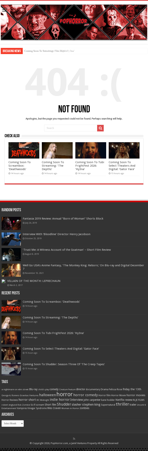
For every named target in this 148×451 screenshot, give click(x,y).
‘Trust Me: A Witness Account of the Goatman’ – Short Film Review (67, 249)
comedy (54, 389)
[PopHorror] (74, 21)
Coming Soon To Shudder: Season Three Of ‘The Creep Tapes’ (64, 364)
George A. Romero (10, 395)
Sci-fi (33, 404)
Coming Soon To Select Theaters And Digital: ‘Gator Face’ (122, 165)
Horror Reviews (10, 400)
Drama (104, 389)
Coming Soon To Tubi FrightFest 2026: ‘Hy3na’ (49, 50)
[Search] (100, 128)
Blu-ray (33, 389)
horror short (27, 400)
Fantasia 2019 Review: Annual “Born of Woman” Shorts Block (63, 218)
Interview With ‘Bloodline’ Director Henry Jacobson (56, 234)
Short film (50, 404)
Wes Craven (54, 408)
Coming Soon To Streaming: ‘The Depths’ (53, 165)
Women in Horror (70, 408)
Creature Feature (67, 389)
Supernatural (108, 404)
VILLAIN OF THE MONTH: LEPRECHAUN (34, 281)
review (128, 399)
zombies (84, 408)
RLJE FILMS (139, 399)
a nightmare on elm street (15, 389)
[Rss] (74, 438)
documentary (93, 389)
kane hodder (108, 400)
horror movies (135, 395)
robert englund (9, 404)
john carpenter (92, 399)
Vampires (22, 408)
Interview (76, 400)
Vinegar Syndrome (37, 408)
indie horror (60, 400)
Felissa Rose (115, 389)
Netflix (119, 400)
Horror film (104, 395)
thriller (122, 404)
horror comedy (85, 395)
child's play (43, 389)
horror (64, 394)
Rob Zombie (24, 405)
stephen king (91, 404)
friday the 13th (132, 389)
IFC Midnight (42, 400)
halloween (47, 395)
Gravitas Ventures (29, 395)
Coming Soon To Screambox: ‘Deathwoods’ (19, 165)
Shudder (64, 404)
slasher (77, 404)
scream (40, 404)
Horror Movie (118, 395)
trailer (133, 404)
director (80, 389)
